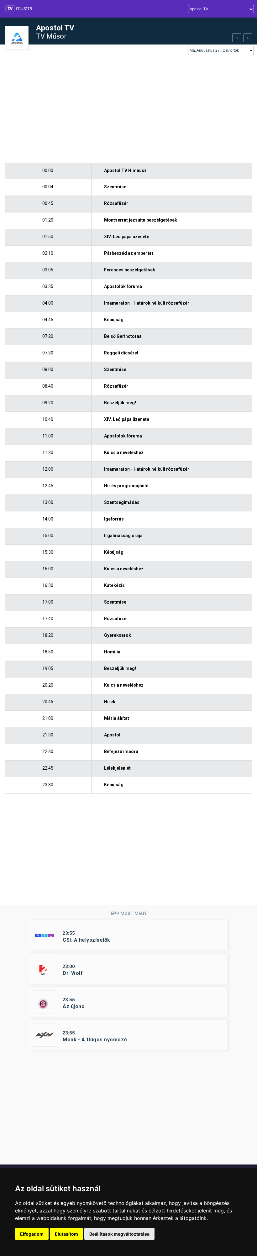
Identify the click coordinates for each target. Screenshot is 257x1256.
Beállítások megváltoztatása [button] (119, 1234)
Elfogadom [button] (32, 1234)
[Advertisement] (128, 109)
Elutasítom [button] (66, 1234)
